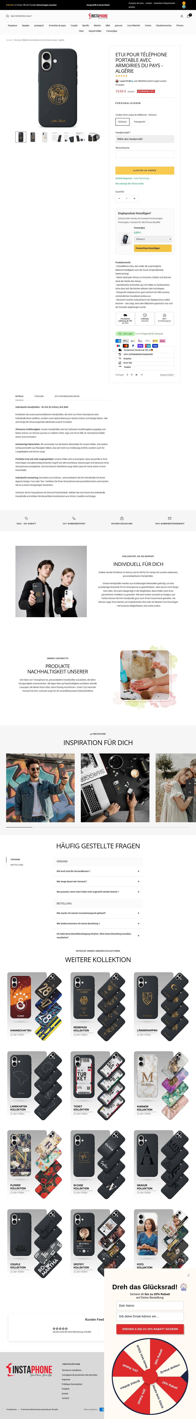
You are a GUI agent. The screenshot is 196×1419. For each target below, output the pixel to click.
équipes (25, 25)
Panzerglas (111, 31)
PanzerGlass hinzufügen (148, 248)
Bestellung (17, 865)
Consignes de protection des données (79, 1375)
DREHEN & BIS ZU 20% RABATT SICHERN (150, 1329)
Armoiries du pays (57, 25)
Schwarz (122, 121)
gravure (118, 25)
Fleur (81, 31)
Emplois (65, 1389)
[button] (20, 137)
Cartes (148, 25)
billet (108, 25)
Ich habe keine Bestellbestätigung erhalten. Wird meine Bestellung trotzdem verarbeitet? (94, 936)
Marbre (97, 25)
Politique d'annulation (72, 1384)
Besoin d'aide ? (167, 375)
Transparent (139, 121)
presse (65, 1393)
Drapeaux (12, 25)
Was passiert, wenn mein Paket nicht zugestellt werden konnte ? (88, 892)
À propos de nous (136, 3)
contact (148, 3)
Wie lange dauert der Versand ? (72, 881)
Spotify (85, 25)
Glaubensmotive (164, 25)
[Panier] (188, 16)
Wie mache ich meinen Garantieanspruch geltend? (81, 913)
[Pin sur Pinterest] (131, 375)
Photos (179, 25)
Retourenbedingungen (67, 396)
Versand (39, 396)
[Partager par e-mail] (142, 375)
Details (19, 396)
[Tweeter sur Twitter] (136, 375)
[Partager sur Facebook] (127, 375)
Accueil (9, 40)
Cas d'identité (133, 25)
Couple (74, 25)
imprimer (66, 1379)
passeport (39, 25)
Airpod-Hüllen (95, 31)
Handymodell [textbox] (123, 132)
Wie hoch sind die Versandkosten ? (73, 871)
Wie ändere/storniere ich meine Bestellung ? (78, 923)
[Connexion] (181, 16)
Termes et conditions (71, 1370)
